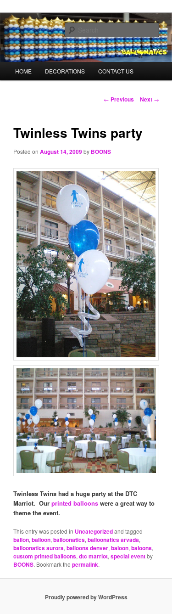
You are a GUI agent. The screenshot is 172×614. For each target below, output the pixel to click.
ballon (21, 539)
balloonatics (69, 539)
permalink (85, 564)
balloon (41, 539)
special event (128, 556)
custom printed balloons (44, 556)
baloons (141, 548)
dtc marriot (93, 556)
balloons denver (87, 548)
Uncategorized (94, 531)
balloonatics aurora (38, 548)
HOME (23, 71)
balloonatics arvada (113, 539)
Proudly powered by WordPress (86, 597)
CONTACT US (115, 71)
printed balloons (74, 503)
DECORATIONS (65, 71)
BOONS (101, 151)
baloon (119, 548)
